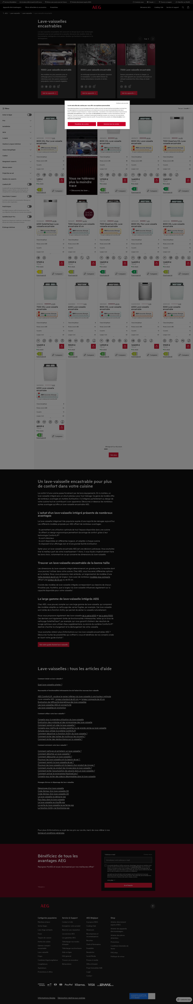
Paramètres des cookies (82, 124)
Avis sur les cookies (117, 117)
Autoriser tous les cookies (111, 124)
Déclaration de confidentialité (74, 118)
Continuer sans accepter (122, 103)
